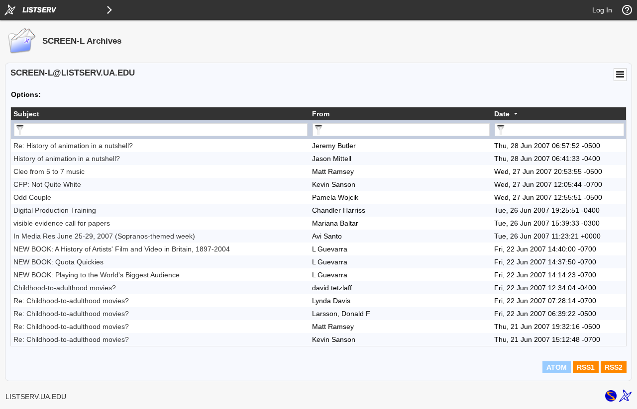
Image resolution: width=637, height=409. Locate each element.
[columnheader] (160, 113)
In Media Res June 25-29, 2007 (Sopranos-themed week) (104, 236)
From (320, 114)
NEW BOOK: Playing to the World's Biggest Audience (96, 275)
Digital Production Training (54, 210)
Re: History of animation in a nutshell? (73, 146)
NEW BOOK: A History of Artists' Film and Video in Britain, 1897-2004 (121, 249)
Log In (602, 10)
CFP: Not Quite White (47, 184)
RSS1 (586, 367)
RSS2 (614, 367)
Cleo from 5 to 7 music (49, 171)
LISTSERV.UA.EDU (35, 397)
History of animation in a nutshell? (66, 159)
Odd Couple (32, 197)
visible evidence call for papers (61, 223)
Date (502, 114)
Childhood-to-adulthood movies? (64, 288)
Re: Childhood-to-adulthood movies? (71, 301)
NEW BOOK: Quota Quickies (58, 262)
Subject (26, 114)
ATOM (556, 367)
